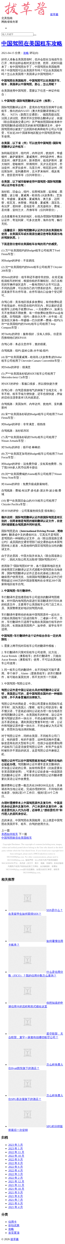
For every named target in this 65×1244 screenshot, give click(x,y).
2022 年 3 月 (15, 1174)
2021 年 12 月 (16, 1181)
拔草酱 (54, 14)
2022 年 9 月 (15, 1159)
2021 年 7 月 (15, 1199)
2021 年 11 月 (16, 1185)
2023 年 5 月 (15, 1144)
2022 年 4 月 (15, 1170)
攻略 (26, 52)
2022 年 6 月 (15, 1166)
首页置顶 (13, 1232)
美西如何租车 (9, 834)
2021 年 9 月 (15, 1192)
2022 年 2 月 (15, 1177)
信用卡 (12, 1221)
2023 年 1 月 (15, 1148)
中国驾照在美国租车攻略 (31, 43)
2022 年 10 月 (16, 1155)
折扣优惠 (13, 1225)
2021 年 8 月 (15, 1196)
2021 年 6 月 (15, 1203)
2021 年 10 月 (16, 1188)
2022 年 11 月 (16, 1152)
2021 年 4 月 (15, 1207)
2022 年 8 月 (15, 1163)
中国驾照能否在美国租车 (16, 837)
